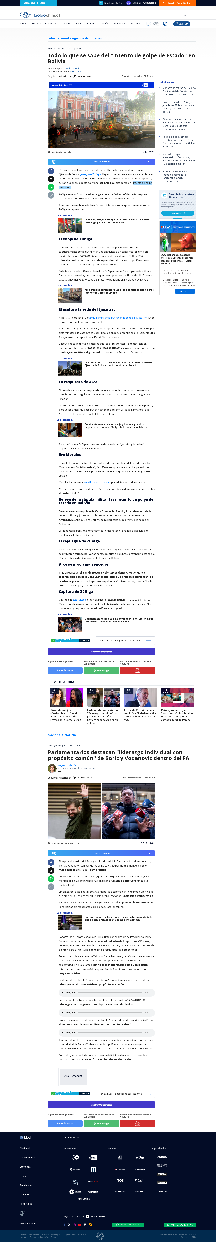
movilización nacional (97, 482)
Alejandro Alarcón (67, 765)
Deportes (79, 23)
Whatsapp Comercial (129, 1224)
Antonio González (71, 68)
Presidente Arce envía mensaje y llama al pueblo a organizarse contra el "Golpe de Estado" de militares (116, 426)
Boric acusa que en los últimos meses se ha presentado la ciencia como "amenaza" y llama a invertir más (118, 918)
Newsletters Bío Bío (113, 3)
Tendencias (92, 23)
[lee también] (70, 225)
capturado (80, 600)
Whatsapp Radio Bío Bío (182, 1225)
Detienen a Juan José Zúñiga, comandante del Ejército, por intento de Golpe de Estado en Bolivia (119, 620)
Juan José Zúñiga (90, 174)
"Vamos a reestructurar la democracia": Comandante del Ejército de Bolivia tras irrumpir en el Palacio (118, 364)
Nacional (36, 23)
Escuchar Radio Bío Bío (179, 3)
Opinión (104, 23)
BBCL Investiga (118, 23)
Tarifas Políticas (28, 1223)
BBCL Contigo (135, 23)
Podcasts (24, 23)
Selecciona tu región (34, 2)
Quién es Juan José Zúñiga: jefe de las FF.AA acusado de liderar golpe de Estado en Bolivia (117, 221)
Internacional (51, 23)
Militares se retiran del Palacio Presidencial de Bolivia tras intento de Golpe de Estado (119, 291)
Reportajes (26, 1203)
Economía (66, 23)
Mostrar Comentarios (101, 651)
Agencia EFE (75, 71)
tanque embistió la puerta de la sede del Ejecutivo (117, 317)
